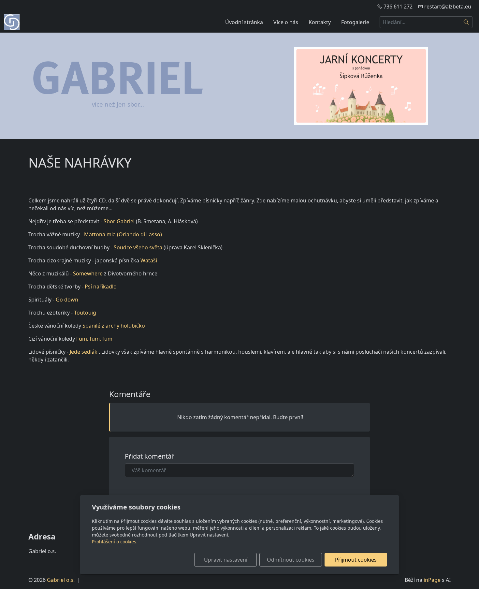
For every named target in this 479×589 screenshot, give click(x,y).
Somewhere (88, 273)
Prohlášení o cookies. (115, 541)
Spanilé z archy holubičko (113, 325)
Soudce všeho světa (139, 247)
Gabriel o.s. (61, 579)
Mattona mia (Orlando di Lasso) (123, 234)
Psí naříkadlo (101, 286)
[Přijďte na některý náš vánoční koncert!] (361, 86)
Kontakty (320, 22)
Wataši (148, 260)
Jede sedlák (84, 351)
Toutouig (85, 312)
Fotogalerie (355, 22)
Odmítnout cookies (290, 559)
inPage (432, 579)
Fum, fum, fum (94, 338)
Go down (67, 299)
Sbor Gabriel (120, 221)
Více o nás (285, 22)
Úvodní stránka (244, 22)
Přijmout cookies (356, 559)
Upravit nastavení (225, 559)
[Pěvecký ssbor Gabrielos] (12, 21)
